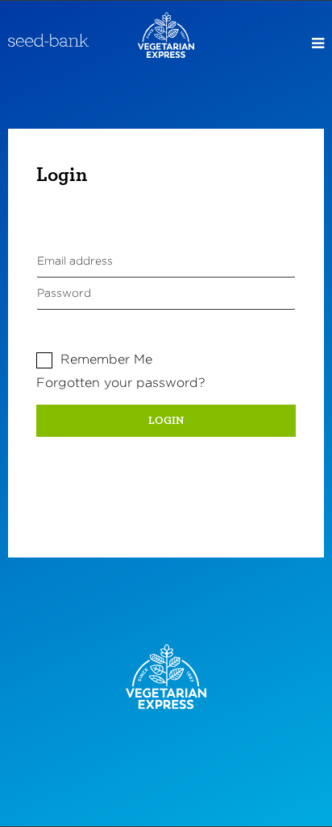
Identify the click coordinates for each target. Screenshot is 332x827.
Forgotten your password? (120, 382)
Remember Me (106, 359)
